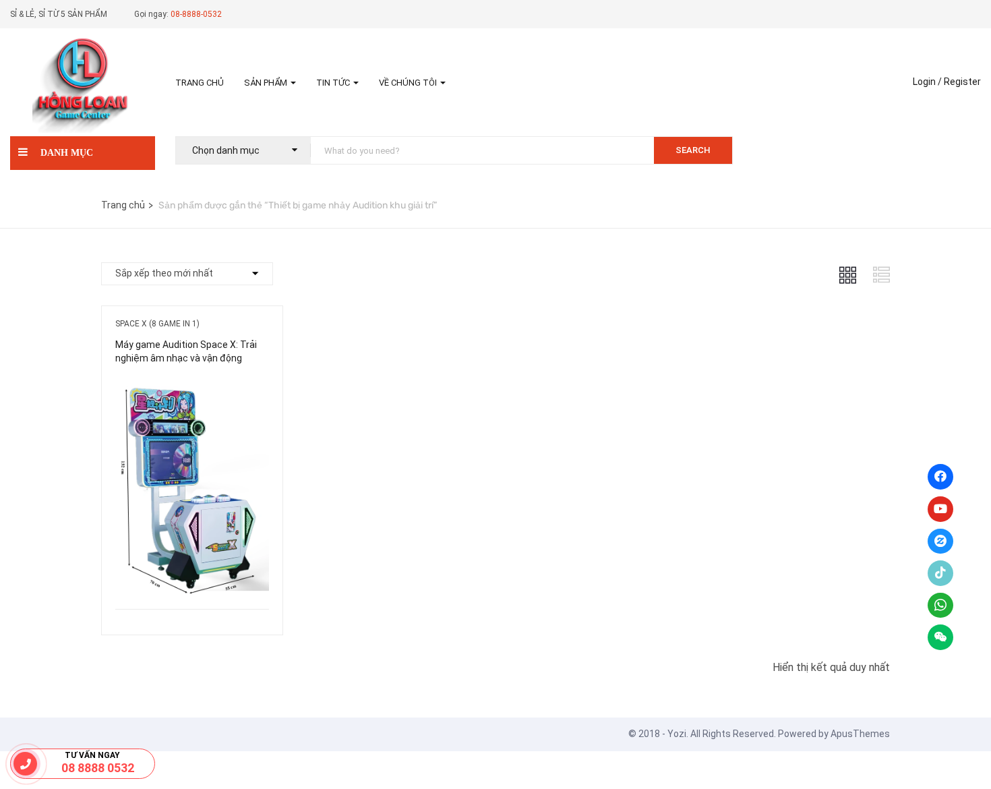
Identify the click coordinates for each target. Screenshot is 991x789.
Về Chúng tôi (409, 83)
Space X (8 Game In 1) (157, 323)
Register (962, 81)
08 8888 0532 (97, 768)
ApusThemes (860, 733)
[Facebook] (940, 477)
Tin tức (334, 83)
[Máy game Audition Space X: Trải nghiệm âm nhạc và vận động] (192, 387)
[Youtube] (940, 509)
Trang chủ (199, 83)
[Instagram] (940, 541)
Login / (927, 81)
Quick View (192, 575)
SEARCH (693, 150)
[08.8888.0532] (25, 764)
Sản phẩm (266, 83)
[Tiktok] (940, 573)
